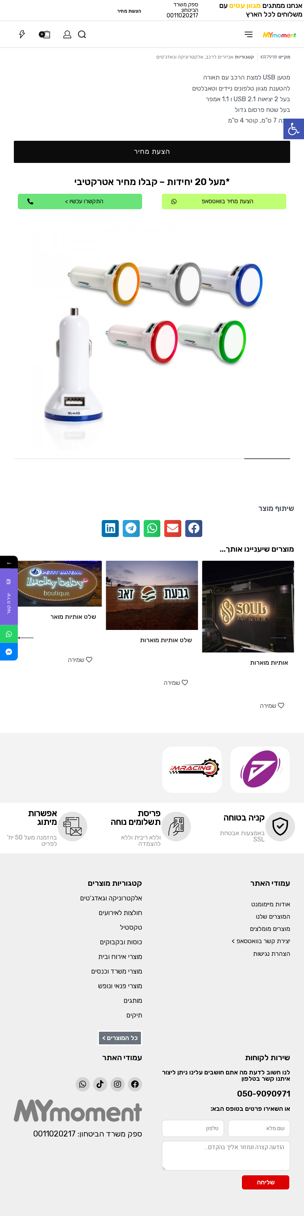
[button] (293, 129)
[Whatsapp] (83, 1084)
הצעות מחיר (129, 11)
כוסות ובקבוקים (121, 942)
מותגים (133, 1000)
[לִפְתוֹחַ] (22, 34)
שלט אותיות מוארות (166, 640)
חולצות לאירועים (120, 913)
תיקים (134, 1015)
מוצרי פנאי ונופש (120, 986)
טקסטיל (131, 927)
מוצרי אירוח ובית (120, 957)
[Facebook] (135, 1084)
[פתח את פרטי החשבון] (67, 34)
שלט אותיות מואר (73, 616)
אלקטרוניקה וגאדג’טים (111, 898)
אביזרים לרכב (220, 57)
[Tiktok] (100, 1084)
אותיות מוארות (269, 662)
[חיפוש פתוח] (82, 34)
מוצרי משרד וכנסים (116, 971)
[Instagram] (117, 1084)
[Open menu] (248, 34)
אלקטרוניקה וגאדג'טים (179, 57)
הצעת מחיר (152, 151)
